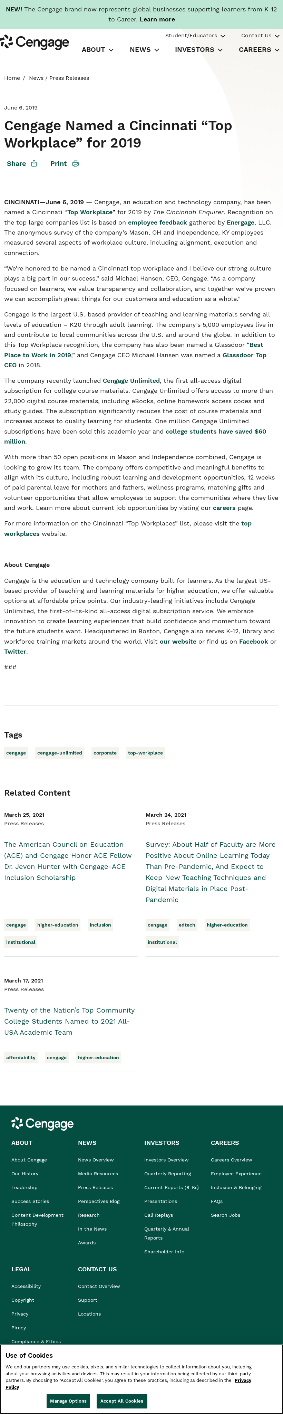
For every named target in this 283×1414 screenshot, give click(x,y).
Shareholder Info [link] (164, 1251)
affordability (21, 1057)
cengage (16, 753)
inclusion (100, 925)
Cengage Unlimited (131, 380)
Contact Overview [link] (99, 1286)
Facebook (253, 641)
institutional (20, 942)
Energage (240, 222)
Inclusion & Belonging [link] (236, 1187)
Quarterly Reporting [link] (167, 1173)
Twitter (15, 651)
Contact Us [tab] (256, 35)
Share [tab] (16, 163)
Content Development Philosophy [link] (37, 1219)
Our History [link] (24, 1173)
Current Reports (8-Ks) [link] (171, 1187)
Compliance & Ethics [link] (36, 1341)
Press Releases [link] (95, 1187)
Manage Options (68, 1401)
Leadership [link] (24, 1187)
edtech (187, 925)
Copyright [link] (22, 1300)
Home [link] (12, 78)
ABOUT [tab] (93, 49)
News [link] (36, 78)
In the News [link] (92, 1229)
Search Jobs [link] (225, 1215)
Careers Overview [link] (231, 1159)
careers (224, 507)
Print (58, 163)
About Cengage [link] (29, 1159)
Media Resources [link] (98, 1173)
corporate (105, 753)
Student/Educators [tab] (191, 35)
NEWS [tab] (140, 49)
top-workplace (145, 753)
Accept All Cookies (121, 1401)
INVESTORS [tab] (194, 49)
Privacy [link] (19, 1314)
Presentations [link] (160, 1201)
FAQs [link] (217, 1201)
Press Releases (69, 78)
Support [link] (88, 1300)
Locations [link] (89, 1314)
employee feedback (157, 222)
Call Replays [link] (158, 1215)
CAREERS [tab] (255, 49)
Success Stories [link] (30, 1201)
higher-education (57, 925)
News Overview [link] (96, 1159)
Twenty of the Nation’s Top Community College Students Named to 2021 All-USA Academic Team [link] (69, 1021)
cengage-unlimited (59, 753)
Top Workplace (90, 212)
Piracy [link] (18, 1327)
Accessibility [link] (26, 1286)
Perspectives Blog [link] (98, 1201)
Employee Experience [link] (236, 1173)
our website (178, 641)
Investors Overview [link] (166, 1159)
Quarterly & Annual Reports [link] (166, 1233)
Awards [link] (87, 1242)
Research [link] (89, 1215)
